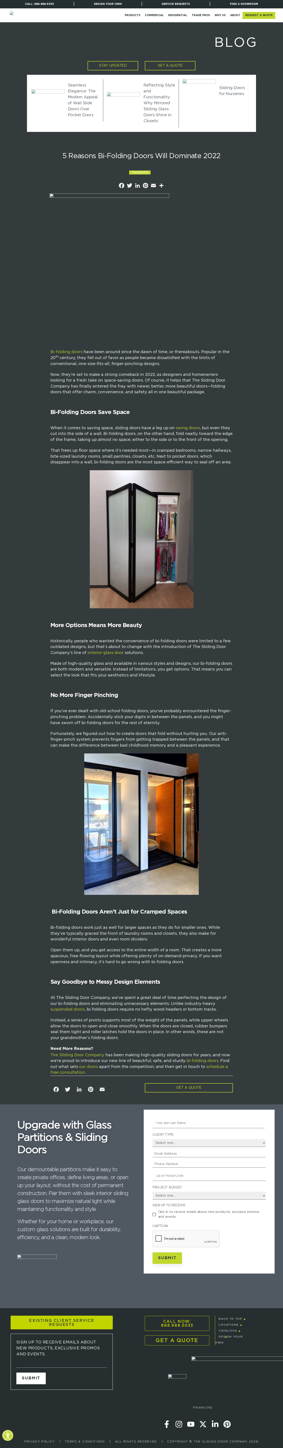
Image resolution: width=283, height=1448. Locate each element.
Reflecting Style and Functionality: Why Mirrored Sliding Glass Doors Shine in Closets (159, 103)
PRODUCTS (132, 15)
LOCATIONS (229, 1325)
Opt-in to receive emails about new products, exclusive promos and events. (208, 1214)
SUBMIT (31, 1378)
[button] (7, 1438)
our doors (88, 1067)
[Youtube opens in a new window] (190, 1424)
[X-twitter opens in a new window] (202, 1424)
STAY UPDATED (113, 65)
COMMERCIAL (154, 15)
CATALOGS (228, 1331)
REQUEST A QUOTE (259, 15)
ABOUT (235, 15)
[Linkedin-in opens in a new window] (215, 1424)
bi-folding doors (202, 1061)
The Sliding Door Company (77, 1055)
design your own (108, 4)
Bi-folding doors (66, 352)
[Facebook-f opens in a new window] (166, 1424)
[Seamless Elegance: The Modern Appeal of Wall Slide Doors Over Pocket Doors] (48, 100)
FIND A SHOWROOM (244, 4)
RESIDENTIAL (177, 15)
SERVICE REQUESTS (176, 4)
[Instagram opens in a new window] (178, 1424)
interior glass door (106, 653)
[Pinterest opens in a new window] (227, 1424)
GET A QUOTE (170, 65)
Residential (140, 172)
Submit (167, 1258)
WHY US (220, 15)
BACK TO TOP (230, 1319)
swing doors (188, 428)
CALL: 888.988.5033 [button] (38, 5)
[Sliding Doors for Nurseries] (199, 91)
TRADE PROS (201, 15)
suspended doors (67, 1009)
